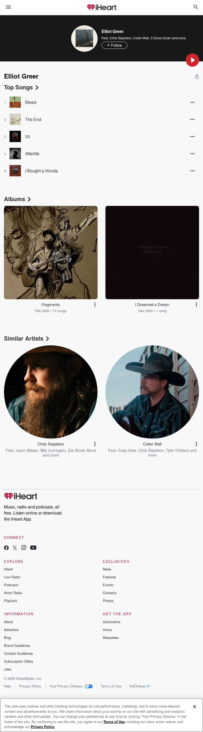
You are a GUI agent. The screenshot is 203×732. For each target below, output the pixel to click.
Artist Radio (13, 592)
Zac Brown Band (82, 450)
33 (27, 136)
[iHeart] (101, 7)
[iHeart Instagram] (23, 548)
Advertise (11, 629)
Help (7, 686)
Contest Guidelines (18, 653)
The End (33, 119)
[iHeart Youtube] (33, 548)
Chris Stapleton (120, 38)
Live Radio (12, 576)
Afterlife (32, 154)
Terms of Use (111, 686)
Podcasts (11, 584)
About (8, 621)
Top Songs (18, 87)
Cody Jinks (127, 450)
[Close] (194, 706)
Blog (7, 637)
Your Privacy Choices (65, 686)
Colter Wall (141, 38)
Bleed (30, 102)
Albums (14, 199)
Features (109, 576)
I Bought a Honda (41, 171)
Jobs (7, 669)
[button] (192, 60)
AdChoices (138, 686)
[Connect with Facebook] (6, 548)
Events (108, 584)
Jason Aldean (27, 450)
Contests (110, 592)
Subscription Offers (18, 661)
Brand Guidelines (17, 645)
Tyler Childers (177, 450)
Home (107, 629)
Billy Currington (53, 450)
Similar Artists (23, 338)
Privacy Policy (30, 686)
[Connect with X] (15, 548)
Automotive (111, 621)
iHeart (8, 568)
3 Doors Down (161, 38)
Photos (108, 600)
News (107, 568)
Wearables (111, 637)
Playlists (10, 600)
